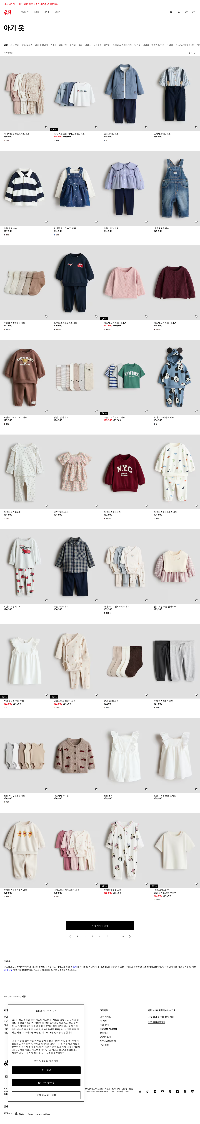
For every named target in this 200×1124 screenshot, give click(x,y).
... (115, 936)
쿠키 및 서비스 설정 (46, 1095)
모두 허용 (46, 1070)
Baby (17, 996)
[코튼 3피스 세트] (125, 93)
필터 (190, 52)
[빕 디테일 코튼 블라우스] (175, 566)
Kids (46, 12)
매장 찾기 (104, 1024)
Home (57, 12)
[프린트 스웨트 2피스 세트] (75, 282)
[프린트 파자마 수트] (125, 850)
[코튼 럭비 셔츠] (25, 188)
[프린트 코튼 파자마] (25, 472)
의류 (24, 996)
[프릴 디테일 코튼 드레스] (25, 661)
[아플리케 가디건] (75, 755)
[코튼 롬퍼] (125, 755)
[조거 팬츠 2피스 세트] (175, 661)
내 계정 (103, 1020)
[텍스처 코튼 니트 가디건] (125, 282)
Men (36, 12)
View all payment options (39, 1114)
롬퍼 (75, 966)
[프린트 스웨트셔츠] (125, 472)
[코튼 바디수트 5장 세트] (25, 755)
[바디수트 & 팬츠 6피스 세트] (25, 93)
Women (25, 12)
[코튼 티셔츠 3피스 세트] (125, 377)
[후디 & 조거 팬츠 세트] (175, 377)
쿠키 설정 (104, 1045)
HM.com (8, 996)
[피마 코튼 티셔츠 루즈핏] (175, 850)
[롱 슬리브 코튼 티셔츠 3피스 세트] (75, 93)
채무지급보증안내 (108, 1040)
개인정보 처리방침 (108, 1028)
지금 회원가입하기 (156, 1022)
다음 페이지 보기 (100, 925)
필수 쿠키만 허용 (46, 1082)
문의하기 (104, 1032)
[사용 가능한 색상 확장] (56, 140)
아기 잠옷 (8, 969)
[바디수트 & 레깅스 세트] (75, 661)
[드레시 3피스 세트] (175, 93)
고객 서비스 (105, 1016)
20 (122, 936)
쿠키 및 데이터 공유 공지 (46, 1061)
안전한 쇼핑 (105, 1036)
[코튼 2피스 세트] (125, 188)
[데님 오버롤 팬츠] (175, 188)
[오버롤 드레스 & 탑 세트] (75, 188)
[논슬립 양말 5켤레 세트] (25, 282)
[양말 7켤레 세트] (75, 377)
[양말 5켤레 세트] (125, 661)
